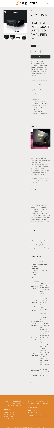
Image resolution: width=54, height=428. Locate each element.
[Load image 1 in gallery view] (6, 37)
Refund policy (30, 427)
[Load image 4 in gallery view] (24, 37)
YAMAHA (33, 10)
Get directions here (32, 407)
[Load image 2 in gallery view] (12, 37)
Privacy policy (37, 427)
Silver (39, 45)
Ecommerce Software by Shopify (21, 427)
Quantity (32, 49)
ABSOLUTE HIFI (12, 427)
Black (33, 45)
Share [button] (33, 382)
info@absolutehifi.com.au (38, 416)
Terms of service (44, 427)
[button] (2, 3)
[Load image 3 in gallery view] (18, 37)
